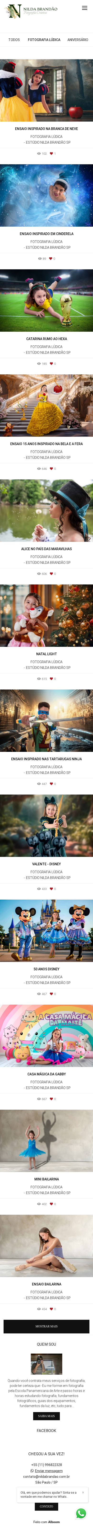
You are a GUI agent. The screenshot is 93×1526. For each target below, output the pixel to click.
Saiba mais (46, 1416)
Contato (46, 1506)
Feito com (46, 1522)
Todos (14, 39)
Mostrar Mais (47, 1326)
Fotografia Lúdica (44, 39)
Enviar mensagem (49, 1471)
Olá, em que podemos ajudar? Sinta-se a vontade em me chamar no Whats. (49, 1494)
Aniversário (77, 39)
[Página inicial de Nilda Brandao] (30, 11)
